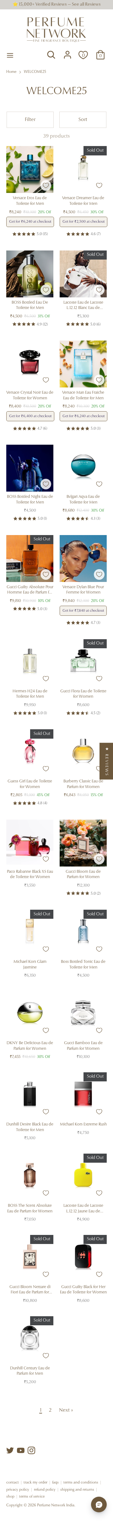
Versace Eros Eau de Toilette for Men (30, 201)
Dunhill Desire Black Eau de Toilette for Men (29, 1127)
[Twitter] (10, 1450)
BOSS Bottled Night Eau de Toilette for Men (30, 499)
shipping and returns (77, 1490)
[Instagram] (31, 1450)
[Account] (67, 51)
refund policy (45, 1490)
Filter (30, 119)
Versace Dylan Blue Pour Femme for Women (83, 590)
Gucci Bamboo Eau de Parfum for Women (83, 1046)
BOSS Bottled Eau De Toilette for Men (30, 305)
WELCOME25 (35, 72)
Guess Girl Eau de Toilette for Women (30, 784)
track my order (35, 1482)
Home (11, 72)
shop (10, 1497)
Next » (66, 1410)
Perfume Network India (55, 1505)
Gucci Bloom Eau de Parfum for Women (83, 874)
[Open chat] (99, 1504)
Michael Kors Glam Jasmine (29, 964)
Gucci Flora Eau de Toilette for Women (83, 694)
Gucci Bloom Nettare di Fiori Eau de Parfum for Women (30, 1290)
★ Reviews (107, 761)
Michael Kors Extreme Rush (83, 1124)
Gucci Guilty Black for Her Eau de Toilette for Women (83, 1290)
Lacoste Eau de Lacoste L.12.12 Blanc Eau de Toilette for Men (83, 306)
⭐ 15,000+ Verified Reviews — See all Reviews (57, 5)
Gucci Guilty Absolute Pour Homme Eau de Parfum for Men (30, 590)
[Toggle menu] (10, 55)
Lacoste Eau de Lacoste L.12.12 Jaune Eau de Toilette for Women (83, 1209)
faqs (55, 1482)
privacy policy (17, 1490)
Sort (82, 119)
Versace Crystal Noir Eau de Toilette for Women (29, 395)
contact (12, 1482)
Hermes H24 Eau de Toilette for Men (30, 694)
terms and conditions (80, 1482)
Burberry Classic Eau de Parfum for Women (83, 784)
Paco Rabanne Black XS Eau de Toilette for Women (30, 874)
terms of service (32, 1497)
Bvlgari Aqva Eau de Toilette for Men (83, 499)
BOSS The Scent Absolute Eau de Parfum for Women (29, 1208)
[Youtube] (20, 1450)
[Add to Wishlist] (45, 185)
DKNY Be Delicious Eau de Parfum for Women (30, 1046)
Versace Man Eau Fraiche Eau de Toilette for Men (83, 395)
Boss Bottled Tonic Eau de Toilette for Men (83, 964)
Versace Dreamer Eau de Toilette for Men (83, 201)
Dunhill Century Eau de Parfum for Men (30, 1371)
